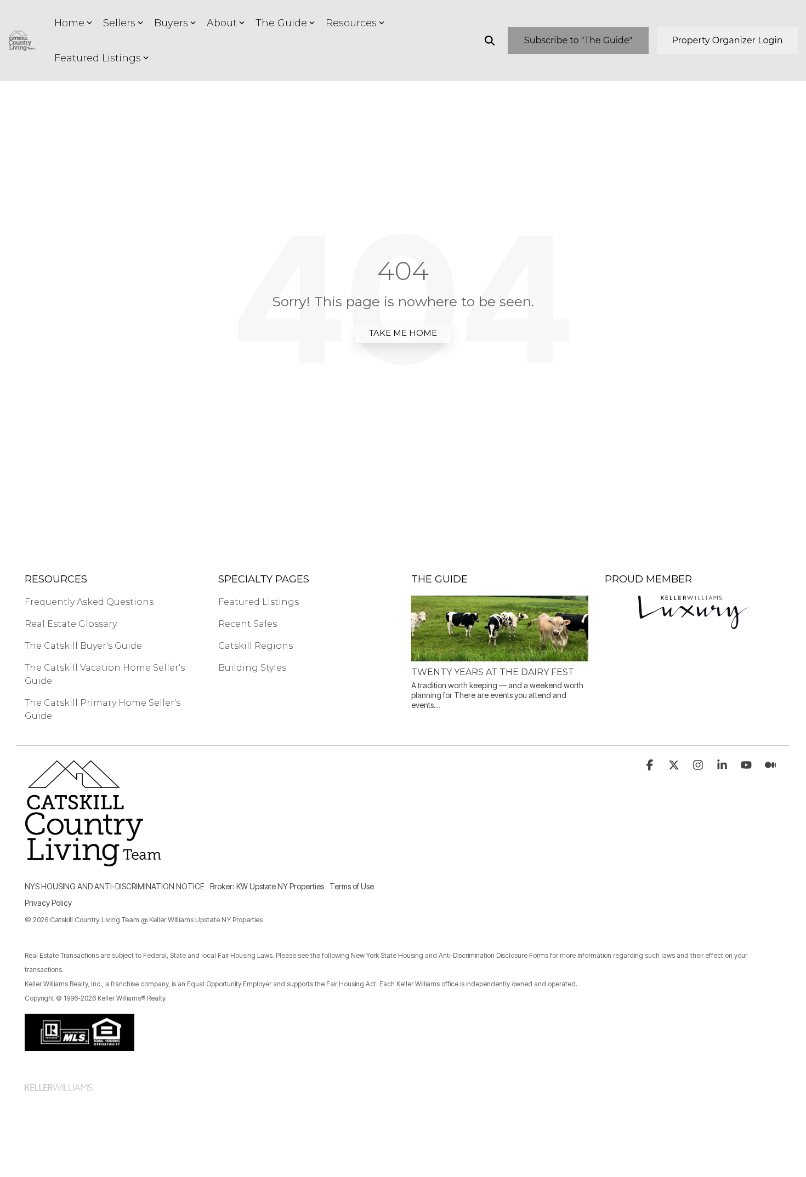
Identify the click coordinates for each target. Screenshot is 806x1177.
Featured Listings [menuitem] (258, 602)
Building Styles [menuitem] (252, 667)
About (222, 23)
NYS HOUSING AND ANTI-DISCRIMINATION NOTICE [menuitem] (115, 886)
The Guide (281, 23)
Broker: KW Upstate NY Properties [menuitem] (267, 886)
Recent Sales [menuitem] (247, 624)
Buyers (171, 23)
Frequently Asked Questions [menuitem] (89, 602)
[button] (651, 766)
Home (69, 23)
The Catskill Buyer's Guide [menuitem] (83, 646)
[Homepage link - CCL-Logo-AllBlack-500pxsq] (93, 869)
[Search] (490, 40)
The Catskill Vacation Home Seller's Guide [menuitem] (106, 674)
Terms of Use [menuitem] (352, 886)
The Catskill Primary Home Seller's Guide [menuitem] (104, 709)
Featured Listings (97, 58)
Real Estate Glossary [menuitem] (71, 624)
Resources (351, 23)
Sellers (119, 23)
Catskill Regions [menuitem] (255, 646)
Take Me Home (403, 333)
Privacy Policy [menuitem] (48, 902)
